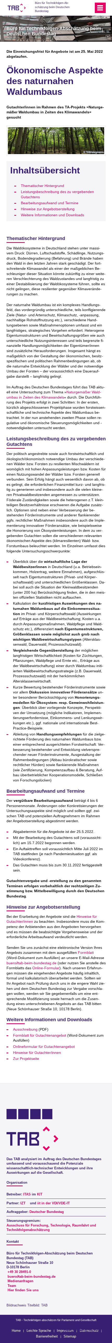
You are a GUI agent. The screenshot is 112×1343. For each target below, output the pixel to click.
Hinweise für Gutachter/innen (37, 1052)
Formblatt (86, 952)
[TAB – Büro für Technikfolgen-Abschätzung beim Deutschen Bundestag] (17, 8)
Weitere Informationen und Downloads (52, 215)
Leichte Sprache (39, 1331)
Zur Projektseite (26, 1058)
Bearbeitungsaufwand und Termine (49, 203)
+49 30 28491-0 (19, 1272)
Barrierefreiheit (47, 1336)
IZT (23, 1203)
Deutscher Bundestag (46, 1212)
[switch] (80, 8)
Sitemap (70, 1336)
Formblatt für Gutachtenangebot (39, 1035)
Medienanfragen (20, 1281)
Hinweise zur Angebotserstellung (47, 209)
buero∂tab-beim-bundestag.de (32, 963)
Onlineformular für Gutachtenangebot (44, 1046)
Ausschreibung (25, 1029)
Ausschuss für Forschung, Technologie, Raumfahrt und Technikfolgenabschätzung (51, 1228)
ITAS (27, 1194)
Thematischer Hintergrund (42, 186)
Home (16, 1331)
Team (12, 1286)
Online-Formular (45, 968)
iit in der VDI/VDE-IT (53, 1203)
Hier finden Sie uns (23, 1290)
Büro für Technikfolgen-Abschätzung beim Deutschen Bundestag (52, 7)
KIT (39, 1194)
